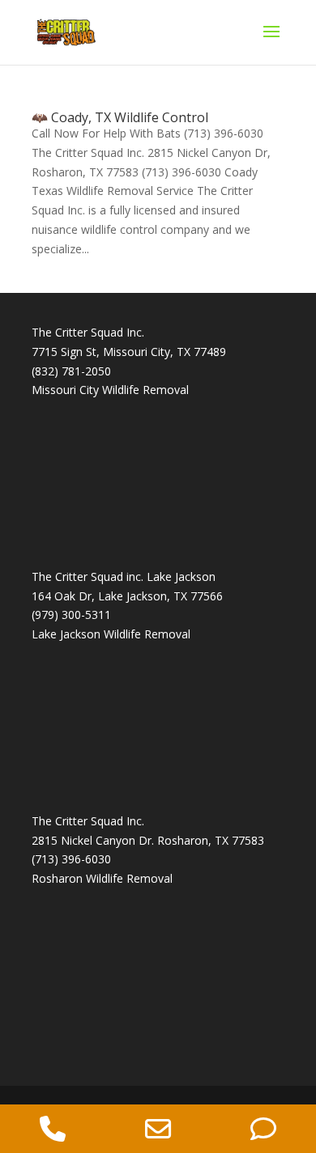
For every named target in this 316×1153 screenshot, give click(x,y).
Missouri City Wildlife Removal (110, 389)
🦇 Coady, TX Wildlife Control (120, 117)
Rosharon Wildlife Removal (102, 878)
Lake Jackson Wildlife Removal (111, 634)
